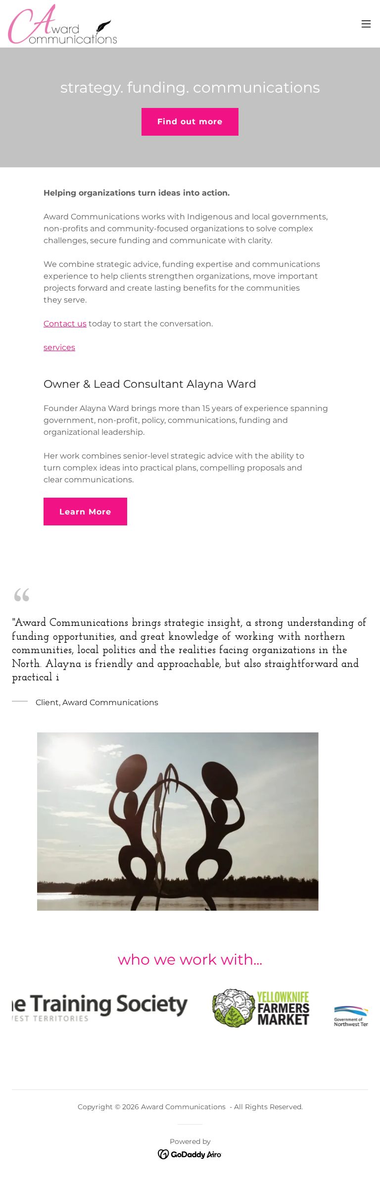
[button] (366, 24)
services (59, 347)
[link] (62, 24)
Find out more (190, 121)
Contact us (65, 323)
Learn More (85, 511)
